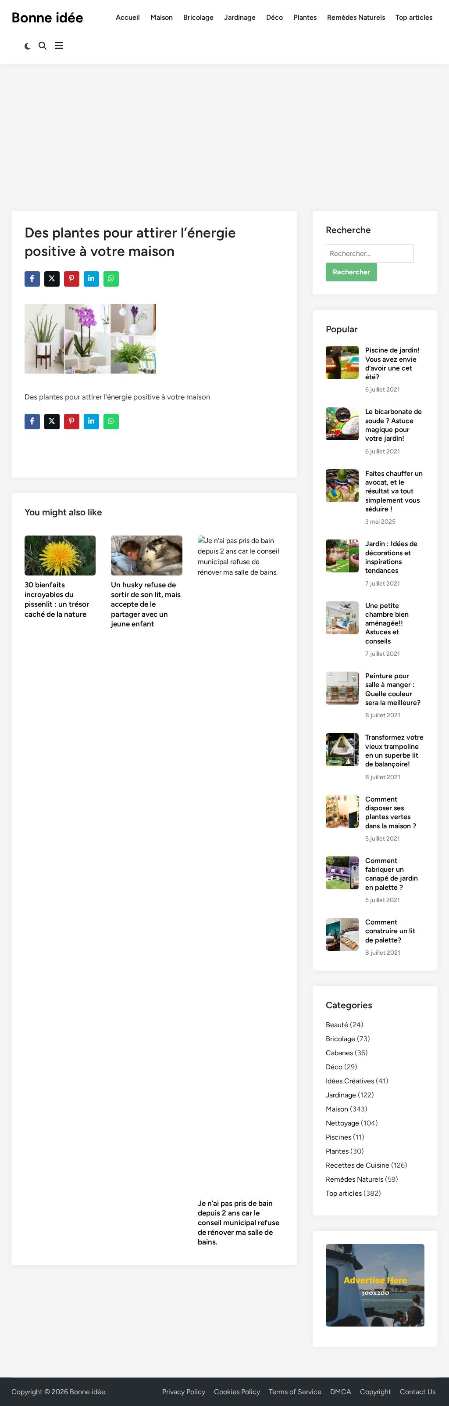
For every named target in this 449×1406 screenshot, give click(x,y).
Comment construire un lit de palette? (390, 931)
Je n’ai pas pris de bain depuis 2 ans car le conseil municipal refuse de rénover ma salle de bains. (238, 1222)
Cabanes (339, 1053)
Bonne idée (47, 17)
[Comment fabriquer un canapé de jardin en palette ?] (342, 861)
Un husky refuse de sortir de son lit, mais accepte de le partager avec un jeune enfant (146, 604)
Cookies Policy (237, 1392)
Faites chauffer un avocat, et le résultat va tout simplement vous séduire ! (394, 491)
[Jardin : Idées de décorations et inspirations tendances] (342, 544)
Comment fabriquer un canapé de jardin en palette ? (391, 874)
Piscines (338, 1137)
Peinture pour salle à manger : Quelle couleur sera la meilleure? (392, 689)
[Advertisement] (224, 129)
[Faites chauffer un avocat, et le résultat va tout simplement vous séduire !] (342, 474)
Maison (161, 17)
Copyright (375, 1392)
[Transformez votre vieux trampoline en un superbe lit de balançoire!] (342, 738)
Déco (274, 17)
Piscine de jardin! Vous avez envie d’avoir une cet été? (392, 363)
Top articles (414, 17)
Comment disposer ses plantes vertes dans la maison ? (390, 812)
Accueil (128, 17)
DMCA (340, 1392)
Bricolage (198, 17)
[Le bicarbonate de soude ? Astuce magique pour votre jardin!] (342, 412)
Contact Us (417, 1392)
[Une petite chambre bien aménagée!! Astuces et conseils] (342, 606)
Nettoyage (342, 1123)
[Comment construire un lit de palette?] (342, 923)
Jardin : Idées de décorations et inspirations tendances (391, 557)
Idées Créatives (350, 1081)
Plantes (305, 17)
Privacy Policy (183, 1392)
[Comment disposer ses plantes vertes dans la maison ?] (342, 800)
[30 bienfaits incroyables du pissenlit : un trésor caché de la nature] (60, 554)
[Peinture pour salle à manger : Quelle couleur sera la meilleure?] (342, 676)
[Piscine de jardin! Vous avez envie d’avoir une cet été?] (342, 351)
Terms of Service (295, 1392)
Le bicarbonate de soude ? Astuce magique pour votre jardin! (393, 424)
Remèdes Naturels (356, 17)
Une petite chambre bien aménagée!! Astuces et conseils (387, 623)
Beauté (337, 1025)
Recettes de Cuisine (357, 1165)
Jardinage (240, 17)
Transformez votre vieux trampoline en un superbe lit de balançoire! (394, 750)
